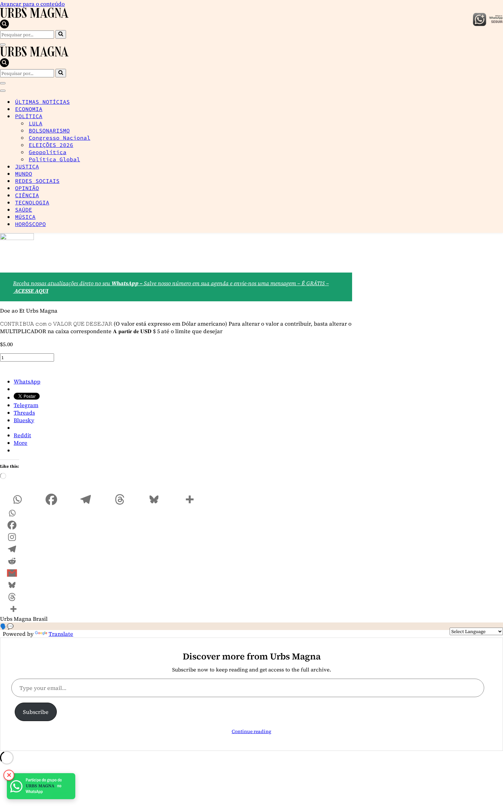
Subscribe (36, 712)
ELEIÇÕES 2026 (51, 144)
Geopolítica (47, 152)
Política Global (54, 159)
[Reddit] (12, 561)
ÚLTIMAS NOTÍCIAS (42, 101)
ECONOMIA (28, 108)
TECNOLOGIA (32, 202)
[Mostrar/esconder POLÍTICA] (500, 116)
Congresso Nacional (59, 137)
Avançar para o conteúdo (32, 4)
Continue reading (251, 731)
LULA (35, 123)
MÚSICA (25, 216)
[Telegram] (85, 499)
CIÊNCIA (27, 195)
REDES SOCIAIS (37, 180)
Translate (61, 634)
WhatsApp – (128, 283)
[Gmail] (12, 573)
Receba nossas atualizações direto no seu (62, 283)
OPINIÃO (27, 188)
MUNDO (23, 173)
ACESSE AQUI (31, 290)
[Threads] (120, 499)
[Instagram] (12, 537)
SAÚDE (23, 209)
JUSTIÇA (27, 166)
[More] (189, 499)
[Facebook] (51, 499)
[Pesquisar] (4, 26)
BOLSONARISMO (49, 130)
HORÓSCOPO (30, 224)
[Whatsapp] (17, 499)
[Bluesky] (154, 499)
